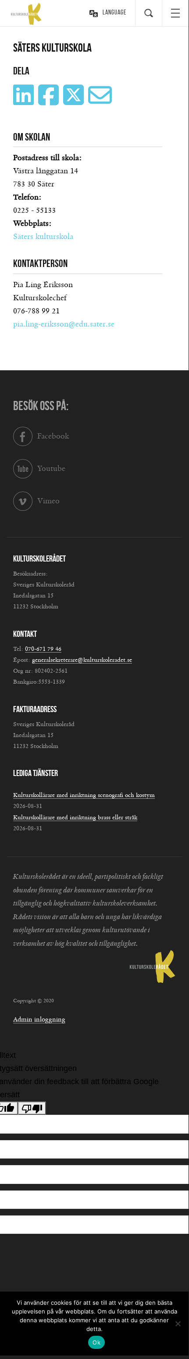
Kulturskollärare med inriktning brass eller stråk (75, 818)
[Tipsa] (101, 101)
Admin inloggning (39, 1019)
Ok (96, 1342)
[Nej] (177, 1323)
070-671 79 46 (43, 649)
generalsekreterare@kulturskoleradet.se (82, 660)
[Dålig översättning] (32, 1108)
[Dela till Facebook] (49, 101)
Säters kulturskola (43, 237)
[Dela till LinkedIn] (24, 101)
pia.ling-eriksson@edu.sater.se (63, 324)
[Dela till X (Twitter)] (74, 101)
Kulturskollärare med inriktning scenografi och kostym (84, 795)
